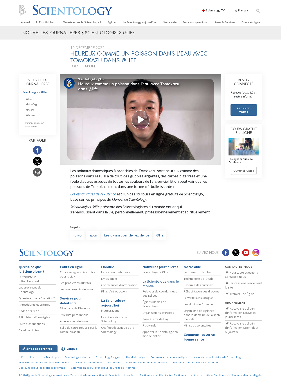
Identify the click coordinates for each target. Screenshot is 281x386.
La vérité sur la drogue (198, 298)
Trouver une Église (241, 294)
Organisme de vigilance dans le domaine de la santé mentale (202, 315)
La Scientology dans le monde (160, 283)
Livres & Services (224, 22)
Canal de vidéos (29, 330)
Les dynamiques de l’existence (93, 194)
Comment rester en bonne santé (33, 124)
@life (160, 235)
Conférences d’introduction (119, 285)
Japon (93, 235)
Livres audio (109, 279)
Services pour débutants (71, 300)
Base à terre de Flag (155, 319)
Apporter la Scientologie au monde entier (160, 334)
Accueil (25, 22)
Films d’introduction (114, 291)
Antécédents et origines (34, 305)
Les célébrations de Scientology (114, 319)
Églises (112, 22)
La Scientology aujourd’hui (140, 22)
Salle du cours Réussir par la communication (78, 330)
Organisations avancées (158, 313)
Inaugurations (110, 310)
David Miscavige (135, 357)
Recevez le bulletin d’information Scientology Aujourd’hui (241, 327)
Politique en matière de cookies (193, 375)
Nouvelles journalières (160, 267)
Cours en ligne (250, 22)
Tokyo (77, 235)
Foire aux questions (195, 22)
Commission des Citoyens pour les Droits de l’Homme (103, 367)
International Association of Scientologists (44, 362)
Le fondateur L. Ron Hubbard (29, 279)
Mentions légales (252, 375)
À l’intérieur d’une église (34, 317)
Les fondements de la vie (76, 289)
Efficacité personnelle (74, 315)
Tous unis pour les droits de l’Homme (195, 362)
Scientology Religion (108, 357)
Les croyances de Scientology (30, 289)
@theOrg (31, 104)
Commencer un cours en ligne (169, 357)
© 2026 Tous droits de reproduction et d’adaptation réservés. (76, 375)
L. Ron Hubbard (46, 22)
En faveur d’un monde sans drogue (146, 362)
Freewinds (149, 325)
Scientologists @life (35, 92)
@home (30, 115)
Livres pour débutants (115, 272)
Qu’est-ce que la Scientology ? (82, 22)
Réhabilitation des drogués (201, 291)
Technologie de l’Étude (199, 279)
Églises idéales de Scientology (154, 304)
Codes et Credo (29, 311)
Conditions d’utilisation (227, 375)
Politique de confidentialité (156, 375)
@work (30, 110)
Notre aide (170, 22)
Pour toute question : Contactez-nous (241, 275)
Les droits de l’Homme (198, 304)
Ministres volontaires (197, 325)
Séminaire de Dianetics (75, 308)
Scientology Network (77, 357)
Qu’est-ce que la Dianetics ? (37, 298)
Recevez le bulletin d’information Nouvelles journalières (240, 313)
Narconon (114, 362)
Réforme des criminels (199, 285)
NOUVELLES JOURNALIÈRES (37, 82)
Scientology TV (215, 10)
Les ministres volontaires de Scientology (217, 357)
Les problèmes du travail (76, 283)
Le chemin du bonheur (199, 272)
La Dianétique (51, 357)
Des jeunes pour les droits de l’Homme (42, 367)
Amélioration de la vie (74, 321)
